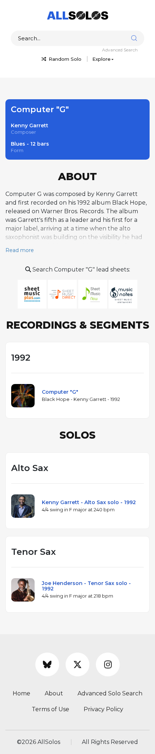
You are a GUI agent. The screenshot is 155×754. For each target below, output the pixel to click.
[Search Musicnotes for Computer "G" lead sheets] (122, 293)
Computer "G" (60, 392)
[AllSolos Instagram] (108, 664)
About (54, 693)
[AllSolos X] (77, 664)
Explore (101, 59)
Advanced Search (120, 49)
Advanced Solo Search (110, 693)
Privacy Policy (103, 709)
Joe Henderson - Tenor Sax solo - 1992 (86, 586)
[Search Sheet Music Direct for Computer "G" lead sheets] (63, 293)
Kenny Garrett (29, 125)
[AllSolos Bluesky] (47, 664)
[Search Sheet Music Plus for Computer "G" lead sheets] (33, 293)
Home (21, 693)
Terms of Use (50, 709)
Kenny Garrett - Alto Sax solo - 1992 (89, 502)
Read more (19, 250)
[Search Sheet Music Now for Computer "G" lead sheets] (93, 293)
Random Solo (64, 59)
